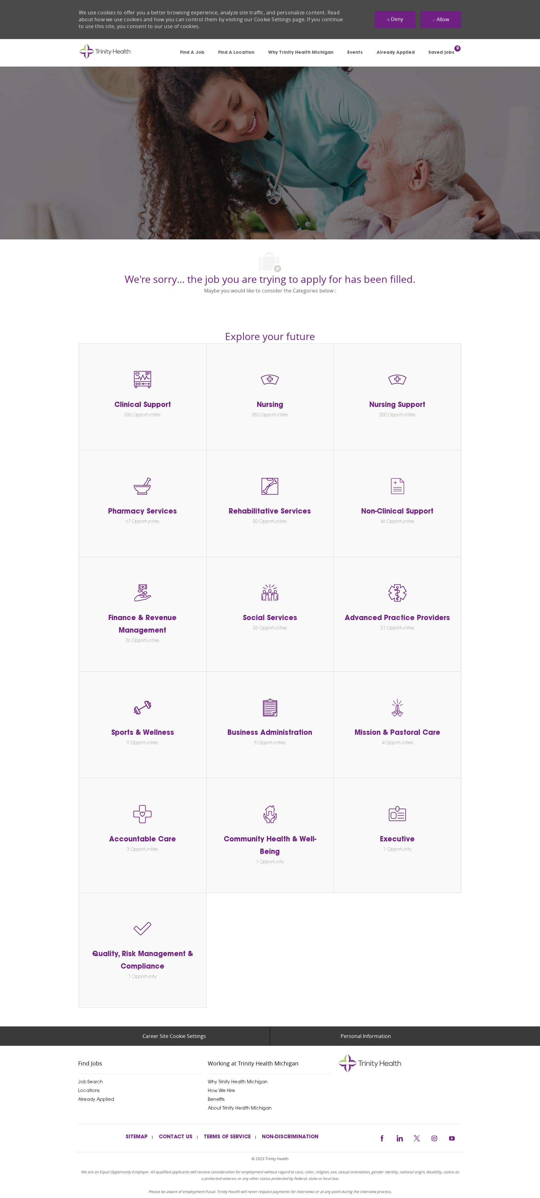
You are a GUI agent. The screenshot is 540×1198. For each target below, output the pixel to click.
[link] (113, 52)
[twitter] (417, 1137)
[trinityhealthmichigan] (399, 1063)
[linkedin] (399, 1137)
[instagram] (434, 1137)
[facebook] (382, 1137)
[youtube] (452, 1137)
